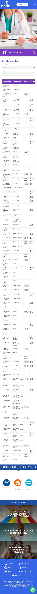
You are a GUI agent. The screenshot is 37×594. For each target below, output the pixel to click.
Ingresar (22, 4)
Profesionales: (6, 71)
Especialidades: (6, 64)
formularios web (22, 586)
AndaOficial (26, 571)
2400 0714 (10, 563)
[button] (33, 590)
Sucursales (19, 575)
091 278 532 (26, 563)
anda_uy (10, 567)
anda (9, 571)
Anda (24, 567)
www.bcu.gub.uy (24, 582)
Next (34, 484)
